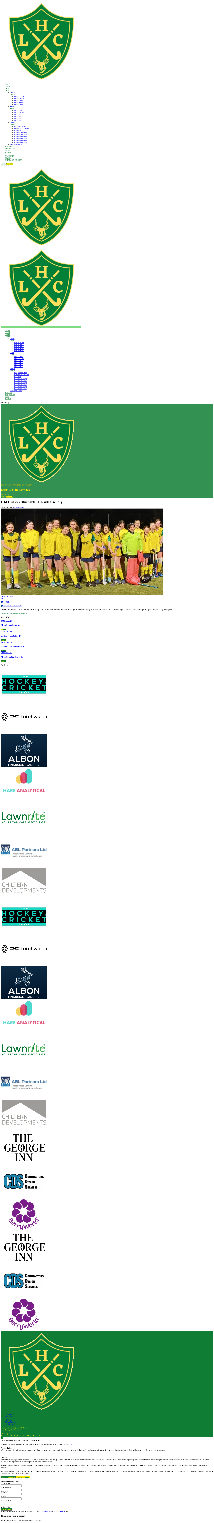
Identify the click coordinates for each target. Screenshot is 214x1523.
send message (6, 1509)
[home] (41, 327)
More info (71, 1444)
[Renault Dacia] (24, 733)
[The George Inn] (24, 1164)
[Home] (41, 80)
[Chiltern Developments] (24, 899)
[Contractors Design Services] (24, 1197)
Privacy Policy (44, 1511)
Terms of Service (59, 1511)
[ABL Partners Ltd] (24, 866)
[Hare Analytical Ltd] (24, 799)
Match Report (10, 613)
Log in (3, 164)
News (3, 613)
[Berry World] (24, 1230)
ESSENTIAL (23, 1477)
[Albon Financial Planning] (24, 766)
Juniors (17, 613)
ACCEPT (8, 1477)
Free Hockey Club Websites (11, 1430)
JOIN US (9, 164)
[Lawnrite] (24, 833)
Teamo (13, 1434)
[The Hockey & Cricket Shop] (24, 700)
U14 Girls (23, 613)
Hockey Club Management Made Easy (14, 1428)
